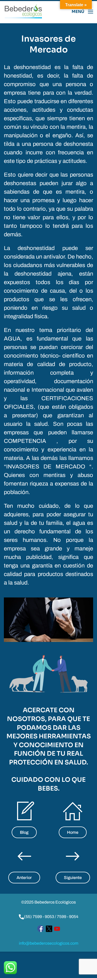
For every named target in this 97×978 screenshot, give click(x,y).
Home (72, 832)
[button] (82, 11)
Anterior (24, 877)
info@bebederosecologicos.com (48, 943)
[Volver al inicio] (23, 11)
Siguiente (73, 877)
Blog (24, 832)
